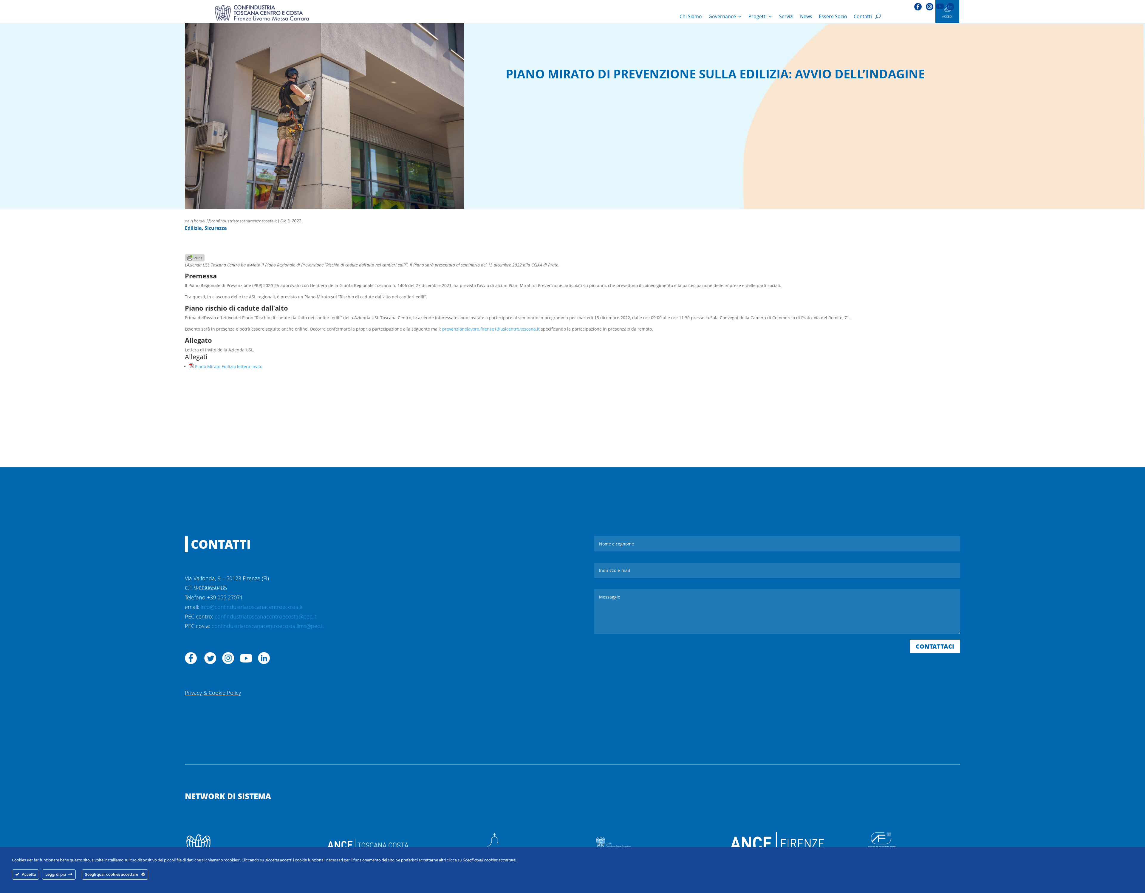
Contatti (863, 16)
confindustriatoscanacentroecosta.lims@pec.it (268, 626)
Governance (722, 16)
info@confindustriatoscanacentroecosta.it (252, 606)
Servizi (786, 16)
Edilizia (193, 228)
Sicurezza (216, 228)
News (806, 16)
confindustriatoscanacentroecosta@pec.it (265, 616)
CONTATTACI (935, 646)
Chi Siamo (691, 16)
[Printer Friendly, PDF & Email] (195, 257)
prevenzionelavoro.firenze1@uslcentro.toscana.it (491, 329)
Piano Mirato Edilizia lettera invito (228, 366)
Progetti (757, 16)
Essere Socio (833, 16)
